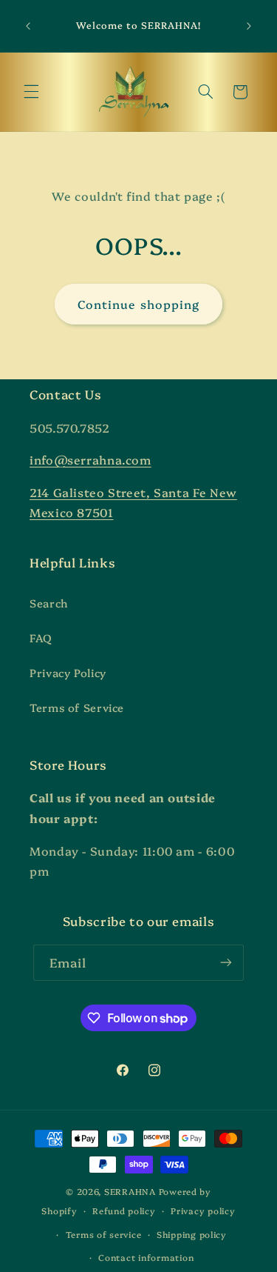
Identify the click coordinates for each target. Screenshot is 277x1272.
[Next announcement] (249, 26)
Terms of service (104, 1234)
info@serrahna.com (90, 459)
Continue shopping (138, 304)
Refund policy (124, 1210)
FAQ (41, 637)
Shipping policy (192, 1234)
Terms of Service (77, 707)
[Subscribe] (226, 963)
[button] (31, 92)
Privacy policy (203, 1210)
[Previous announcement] (28, 26)
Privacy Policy (68, 672)
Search (49, 602)
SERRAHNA (130, 1191)
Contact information (146, 1257)
